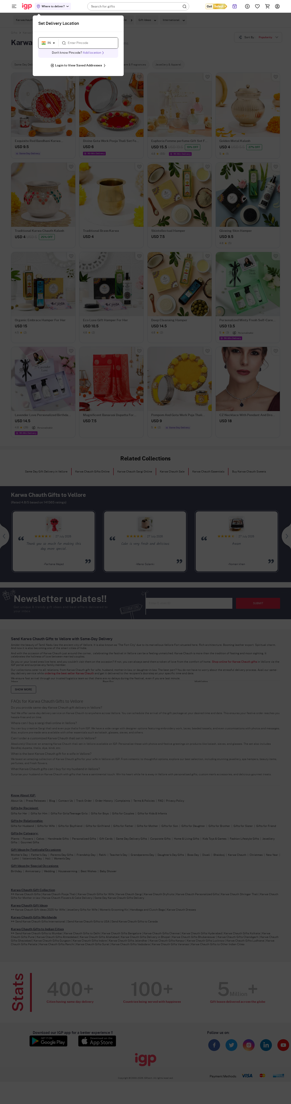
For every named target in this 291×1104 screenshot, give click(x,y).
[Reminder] (234, 6)
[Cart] (267, 6)
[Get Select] (216, 6)
